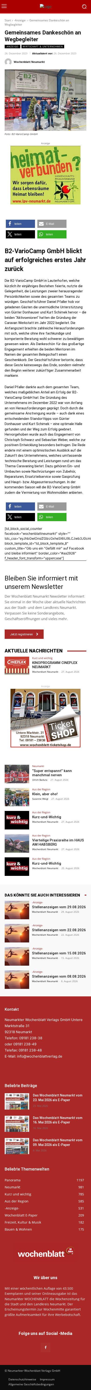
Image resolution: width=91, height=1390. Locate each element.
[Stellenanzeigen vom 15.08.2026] (17, 956)
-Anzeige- (20, 20)
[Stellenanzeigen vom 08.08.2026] (17, 979)
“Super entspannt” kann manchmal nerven (52, 773)
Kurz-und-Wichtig (46, 817)
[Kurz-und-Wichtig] (17, 820)
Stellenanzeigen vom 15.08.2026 (59, 953)
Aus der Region (41, 789)
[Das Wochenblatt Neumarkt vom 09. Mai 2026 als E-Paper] (17, 1146)
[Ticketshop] (45, 718)
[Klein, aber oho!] (17, 797)
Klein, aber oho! (45, 794)
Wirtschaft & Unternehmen (43, 46)
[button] (20, 224)
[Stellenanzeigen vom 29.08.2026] (17, 910)
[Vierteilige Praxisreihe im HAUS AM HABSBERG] (17, 843)
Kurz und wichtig (42, 658)
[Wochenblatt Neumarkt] (9, 61)
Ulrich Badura (39, 779)
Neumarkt (38, 766)
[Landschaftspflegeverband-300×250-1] (45, 175)
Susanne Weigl (40, 798)
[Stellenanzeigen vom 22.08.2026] (17, 933)
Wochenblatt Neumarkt (29, 62)
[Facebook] (45, 1347)
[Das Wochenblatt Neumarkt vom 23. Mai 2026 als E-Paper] (17, 1101)
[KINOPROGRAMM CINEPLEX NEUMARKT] (17, 666)
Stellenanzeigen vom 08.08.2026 (59, 976)
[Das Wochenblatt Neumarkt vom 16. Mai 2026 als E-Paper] (17, 1124)
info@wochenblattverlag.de (39, 1056)
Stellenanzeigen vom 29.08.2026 (59, 907)
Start (8, 20)
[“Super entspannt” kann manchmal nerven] (17, 774)
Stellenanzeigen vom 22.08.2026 (59, 930)
